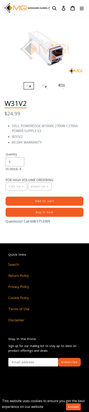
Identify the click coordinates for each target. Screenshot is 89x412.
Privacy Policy (18, 286)
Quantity (11, 154)
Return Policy (18, 275)
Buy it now (44, 212)
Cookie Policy (18, 298)
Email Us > (39, 186)
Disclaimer (16, 320)
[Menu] (81, 8)
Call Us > (16, 186)
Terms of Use (18, 309)
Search (13, 264)
